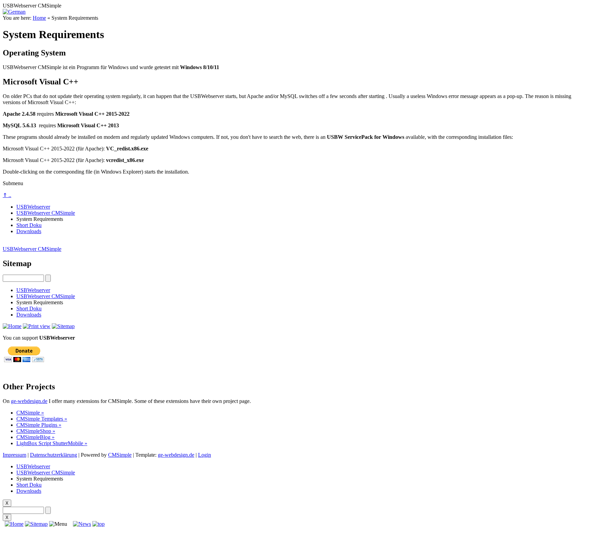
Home (39, 18)
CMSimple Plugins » (38, 425)
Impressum (14, 455)
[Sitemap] (36, 524)
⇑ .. (7, 195)
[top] (98, 524)
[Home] (13, 524)
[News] (82, 524)
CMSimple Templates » (41, 419)
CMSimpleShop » (35, 431)
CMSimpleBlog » (35, 437)
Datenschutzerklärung (53, 455)
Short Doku (29, 225)
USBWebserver (33, 207)
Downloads (28, 231)
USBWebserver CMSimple (45, 213)
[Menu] (58, 524)
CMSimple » (30, 413)
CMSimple (120, 455)
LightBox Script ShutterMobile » (51, 443)
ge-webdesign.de (29, 401)
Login (204, 455)
